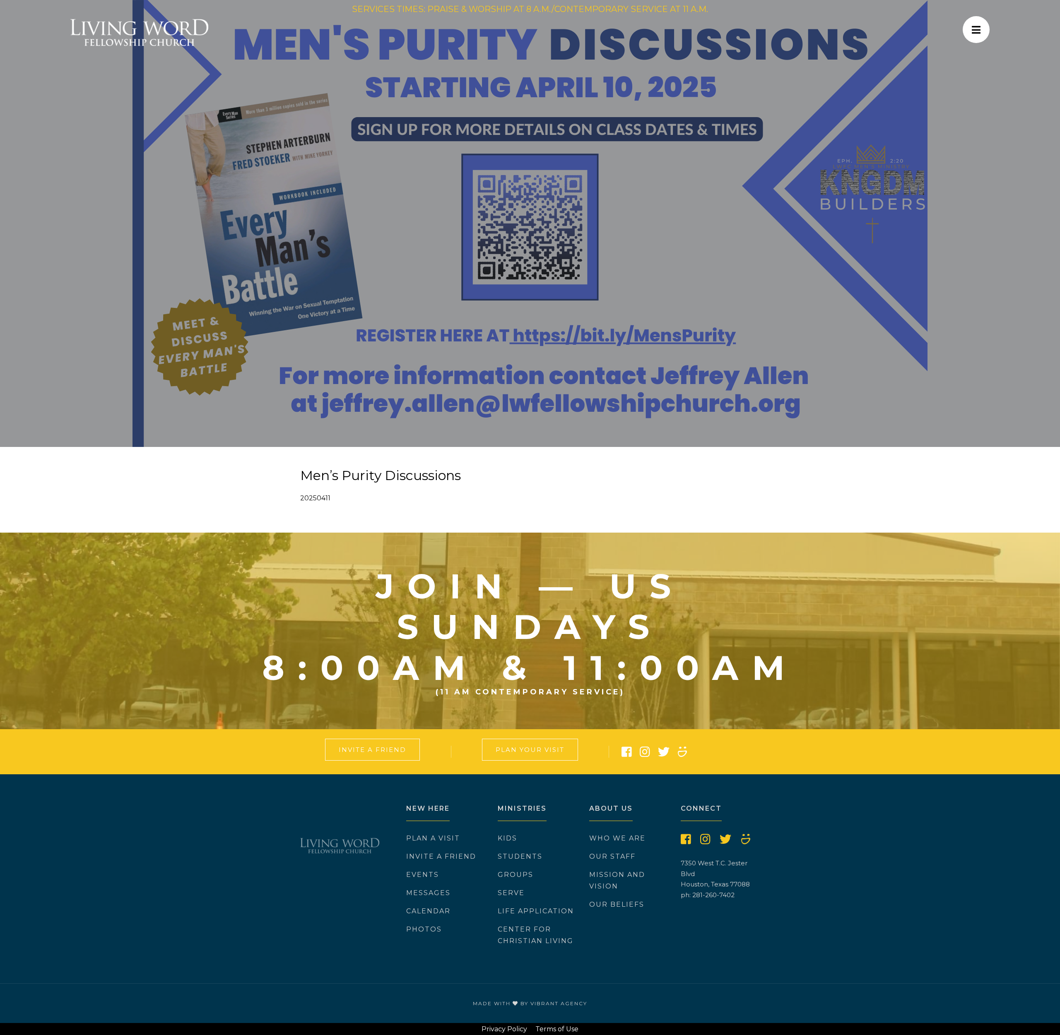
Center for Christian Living (535, 935)
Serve (511, 893)
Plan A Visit (433, 838)
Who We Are (617, 838)
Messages (428, 893)
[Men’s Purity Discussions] (530, 223)
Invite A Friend (372, 750)
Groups (515, 875)
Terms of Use (556, 1029)
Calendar (428, 911)
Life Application (536, 911)
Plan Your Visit (530, 750)
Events (422, 875)
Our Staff (612, 856)
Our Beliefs (616, 904)
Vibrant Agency (558, 1003)
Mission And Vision (617, 880)
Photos (424, 929)
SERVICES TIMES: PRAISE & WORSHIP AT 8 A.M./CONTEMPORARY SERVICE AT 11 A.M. (530, 9)
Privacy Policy (504, 1029)
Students (520, 856)
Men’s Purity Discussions (380, 475)
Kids (507, 838)
